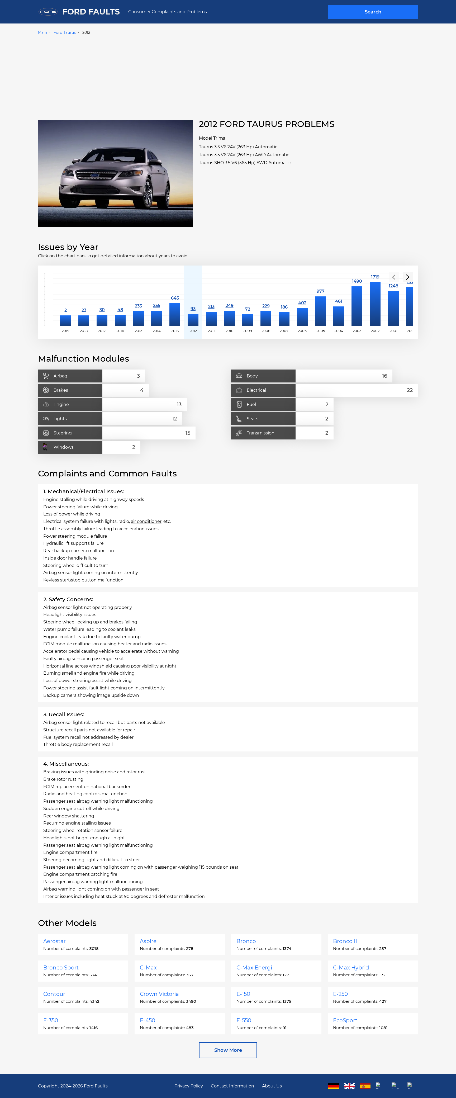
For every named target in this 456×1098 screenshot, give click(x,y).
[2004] (338, 299)
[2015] (138, 299)
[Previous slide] (394, 277)
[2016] (120, 299)
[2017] (102, 299)
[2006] (302, 299)
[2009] (247, 299)
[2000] (411, 299)
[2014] (156, 299)
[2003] (357, 299)
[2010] (229, 299)
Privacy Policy (188, 1085)
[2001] (393, 299)
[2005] (320, 299)
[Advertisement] (228, 76)
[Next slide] (408, 277)
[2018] (83, 299)
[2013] (174, 299)
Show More (228, 1050)
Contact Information (232, 1085)
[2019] (65, 299)
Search (373, 12)
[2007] (284, 299)
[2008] (265, 299)
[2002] (375, 299)
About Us (272, 1085)
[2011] (211, 299)
